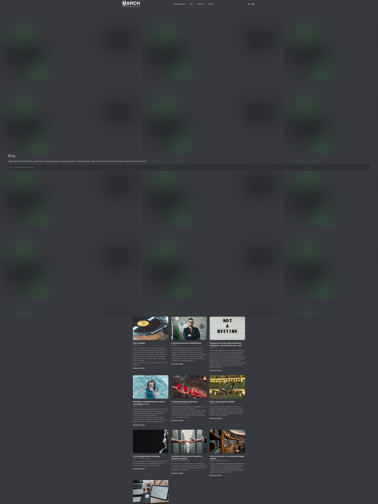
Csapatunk (200, 4)
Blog (191, 4)
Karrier (210, 4)
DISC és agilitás (139, 343)
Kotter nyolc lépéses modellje (222, 402)
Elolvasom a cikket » (139, 368)
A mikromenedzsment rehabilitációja (186, 343)
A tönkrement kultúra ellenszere (184, 402)
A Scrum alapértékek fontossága (146, 456)
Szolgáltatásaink (179, 4)
